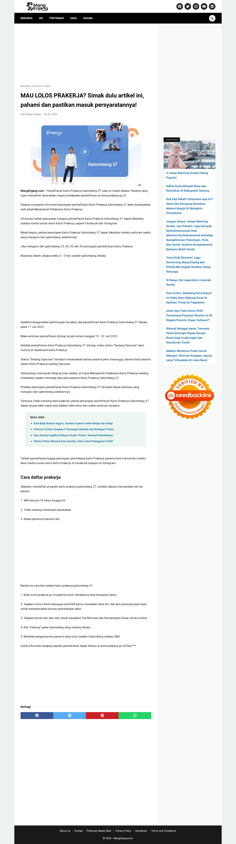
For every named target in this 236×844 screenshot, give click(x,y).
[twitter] (69, 715)
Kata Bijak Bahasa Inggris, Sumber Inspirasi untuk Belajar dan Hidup (73, 423)
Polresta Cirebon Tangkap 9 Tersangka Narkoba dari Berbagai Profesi (74, 429)
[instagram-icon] (195, 6)
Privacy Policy (123, 830)
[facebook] (37, 715)
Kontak (79, 830)
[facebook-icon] (179, 6)
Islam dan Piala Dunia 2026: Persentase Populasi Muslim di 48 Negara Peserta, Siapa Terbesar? (189, 315)
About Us (65, 830)
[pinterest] (102, 715)
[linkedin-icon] (211, 6)
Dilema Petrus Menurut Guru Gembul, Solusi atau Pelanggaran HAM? (73, 441)
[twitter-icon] (187, 6)
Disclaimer (141, 830)
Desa (73, 18)
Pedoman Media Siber (99, 830)
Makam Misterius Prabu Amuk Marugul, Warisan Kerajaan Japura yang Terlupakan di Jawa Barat (189, 355)
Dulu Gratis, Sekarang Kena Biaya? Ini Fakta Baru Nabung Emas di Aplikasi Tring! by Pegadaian (189, 297)
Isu (41, 18)
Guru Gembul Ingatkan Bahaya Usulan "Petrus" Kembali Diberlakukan (73, 435)
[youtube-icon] (203, 6)
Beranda (26, 18)
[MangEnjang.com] (40, 6)
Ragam (87, 18)
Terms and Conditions (163, 830)
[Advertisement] (86, 54)
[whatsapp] (135, 715)
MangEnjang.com (123, 838)
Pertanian (57, 18)
